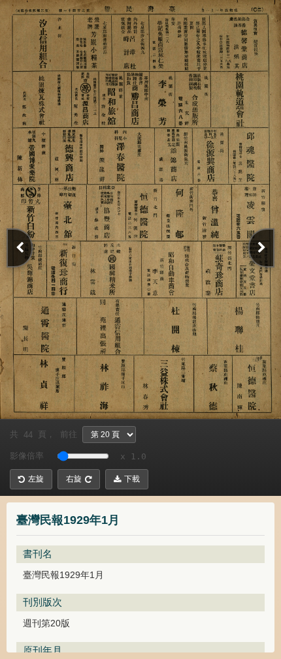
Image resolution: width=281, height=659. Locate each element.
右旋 (74, 478)
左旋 (36, 478)
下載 (132, 478)
